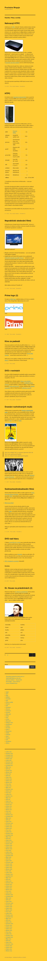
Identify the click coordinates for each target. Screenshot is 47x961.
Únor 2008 (8, 870)
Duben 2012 (9, 791)
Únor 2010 (8, 830)
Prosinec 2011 (9, 796)
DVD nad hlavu (12, 538)
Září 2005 (8, 920)
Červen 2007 (9, 884)
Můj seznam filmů (9, 503)
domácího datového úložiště (12, 62)
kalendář (20, 554)
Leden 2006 (9, 913)
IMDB (20, 420)
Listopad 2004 (9, 937)
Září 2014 (8, 768)
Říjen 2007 (8, 877)
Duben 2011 (8, 808)
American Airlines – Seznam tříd (14, 679)
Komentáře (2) (18, 481)
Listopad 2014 (9, 765)
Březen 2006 (9, 910)
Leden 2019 (9, 751)
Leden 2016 (9, 760)
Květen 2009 (9, 845)
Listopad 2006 (9, 896)
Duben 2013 (9, 780)
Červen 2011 (9, 804)
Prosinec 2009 (9, 833)
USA (7, 739)
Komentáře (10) (22, 213)
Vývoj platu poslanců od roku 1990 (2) (15, 676)
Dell (7, 700)
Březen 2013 (9, 782)
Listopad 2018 (9, 755)
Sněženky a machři (26, 388)
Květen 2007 (9, 886)
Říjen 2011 (8, 797)
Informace (8, 710)
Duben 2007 (9, 887)
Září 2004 (8, 940)
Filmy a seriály (12, 86)
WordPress (8, 741)
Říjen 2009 (8, 836)
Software (8, 734)
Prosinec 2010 (9, 814)
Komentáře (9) (18, 288)
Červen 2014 (9, 770)
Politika (8, 726)
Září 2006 (8, 899)
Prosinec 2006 (9, 894)
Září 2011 (8, 799)
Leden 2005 (9, 933)
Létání (7, 719)
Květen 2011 (9, 806)
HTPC (13, 27)
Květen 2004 (9, 947)
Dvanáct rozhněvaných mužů (18, 406)
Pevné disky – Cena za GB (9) (13, 681)
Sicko (10, 511)
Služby (7, 732)
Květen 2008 (9, 865)
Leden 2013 (8, 785)
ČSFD (10, 420)
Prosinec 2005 (9, 915)
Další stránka (33, 656)
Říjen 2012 (8, 787)
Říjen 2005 (8, 918)
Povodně (8, 727)
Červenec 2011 (9, 802)
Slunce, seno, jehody (25, 381)
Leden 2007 (9, 893)
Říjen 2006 (8, 898)
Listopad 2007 (9, 876)
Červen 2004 (9, 945)
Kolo (7, 717)
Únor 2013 (8, 784)
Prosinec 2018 (9, 753)
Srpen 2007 (8, 881)
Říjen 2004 (8, 938)
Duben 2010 (9, 828)
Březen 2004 (9, 950)
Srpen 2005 (9, 921)
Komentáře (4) (22, 86)
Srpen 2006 (9, 901)
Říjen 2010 (8, 818)
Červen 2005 (9, 925)
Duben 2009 (9, 847)
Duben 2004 (9, 949)
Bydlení (8, 697)
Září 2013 (8, 775)
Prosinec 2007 (9, 874)
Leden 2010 (8, 831)
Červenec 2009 (9, 842)
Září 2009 (8, 838)
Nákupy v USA (9, 722)
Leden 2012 (8, 794)
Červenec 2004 (9, 944)
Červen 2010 (9, 825)
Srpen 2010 (8, 821)
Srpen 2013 (8, 777)
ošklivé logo (13, 299)
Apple (7, 692)
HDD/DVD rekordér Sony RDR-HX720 (14, 258)
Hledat (6, 664)
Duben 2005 (9, 928)
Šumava (8, 738)
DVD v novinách (12, 370)
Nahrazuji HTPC (12, 23)
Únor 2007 (8, 891)
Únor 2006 (8, 911)
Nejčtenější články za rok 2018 (13, 678)
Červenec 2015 (9, 762)
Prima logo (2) (11, 295)
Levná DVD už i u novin (14, 542)
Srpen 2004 (9, 942)
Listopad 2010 (9, 816)
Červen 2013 (9, 779)
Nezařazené (9, 724)
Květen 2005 (9, 927)
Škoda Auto (9, 731)
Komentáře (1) (19, 531)
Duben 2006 (9, 908)
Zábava (7, 743)
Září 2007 (8, 879)
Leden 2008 (9, 872)
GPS (7, 705)
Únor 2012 (8, 792)
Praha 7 (8, 729)
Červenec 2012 (9, 789)
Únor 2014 (8, 774)
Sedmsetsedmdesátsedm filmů (19, 488)
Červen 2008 (9, 864)
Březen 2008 (9, 869)
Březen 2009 (9, 848)
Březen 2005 (9, 930)
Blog (7, 695)
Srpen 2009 (9, 840)
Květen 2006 (9, 906)
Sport (7, 736)
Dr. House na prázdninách (21, 591)
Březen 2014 (9, 772)
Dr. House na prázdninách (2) (18, 588)
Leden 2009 (9, 852)
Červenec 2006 (9, 903)
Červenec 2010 (9, 823)
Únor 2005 (8, 932)
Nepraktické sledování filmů (19, 97)
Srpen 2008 (9, 860)
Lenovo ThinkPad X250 (11, 683)
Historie (8, 709)
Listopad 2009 (9, 835)
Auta (7, 693)
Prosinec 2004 (9, 935)
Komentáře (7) (18, 399)
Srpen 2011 (8, 801)
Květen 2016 (9, 758)
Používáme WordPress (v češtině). (19, 957)
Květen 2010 (9, 826)
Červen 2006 (9, 904)
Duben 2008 (9, 867)
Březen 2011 (9, 809)
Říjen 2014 (8, 767)
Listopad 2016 (9, 757)
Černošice (8, 698)
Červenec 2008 (9, 862)
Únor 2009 (8, 850)
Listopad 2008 (9, 855)
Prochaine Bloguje (12, 7)
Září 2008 (8, 859)
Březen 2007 (9, 889)
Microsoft (8, 721)
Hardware (17, 86)
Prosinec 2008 (9, 853)
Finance (8, 704)
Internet (8, 712)
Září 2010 (8, 819)
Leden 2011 (8, 813)
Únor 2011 (8, 811)
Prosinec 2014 (9, 763)
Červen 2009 (9, 843)
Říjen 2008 (8, 857)
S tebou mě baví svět (14, 386)
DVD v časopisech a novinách (12, 561)
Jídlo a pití (8, 714)
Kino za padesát (12, 341)
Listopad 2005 (9, 916)
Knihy (7, 715)
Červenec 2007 (9, 882)
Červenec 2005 (9, 923)
